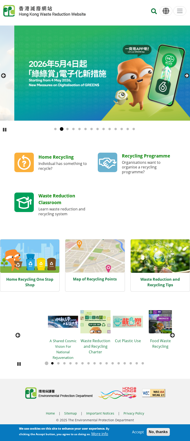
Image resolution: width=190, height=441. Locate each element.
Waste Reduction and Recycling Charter (64, 346)
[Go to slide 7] (91, 129)
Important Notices (100, 413)
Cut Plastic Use (96, 340)
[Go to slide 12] (121, 129)
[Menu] (179, 11)
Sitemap (70, 413)
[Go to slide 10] (109, 129)
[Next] (186, 76)
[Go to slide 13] (127, 129)
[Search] (154, 12)
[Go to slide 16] (136, 363)
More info (99, 433)
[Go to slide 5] (79, 129)
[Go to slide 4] (73, 129)
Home (50, 413)
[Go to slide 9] (103, 129)
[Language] (165, 11)
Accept (138, 432)
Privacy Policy (134, 413)
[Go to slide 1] (55, 129)
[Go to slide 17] (142, 363)
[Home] (44, 11)
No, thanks (158, 432)
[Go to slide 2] (61, 129)
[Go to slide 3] (67, 129)
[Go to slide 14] (133, 129)
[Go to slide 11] (115, 129)
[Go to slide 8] (97, 129)
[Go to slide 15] (130, 363)
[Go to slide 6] (85, 129)
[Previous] (3, 76)
